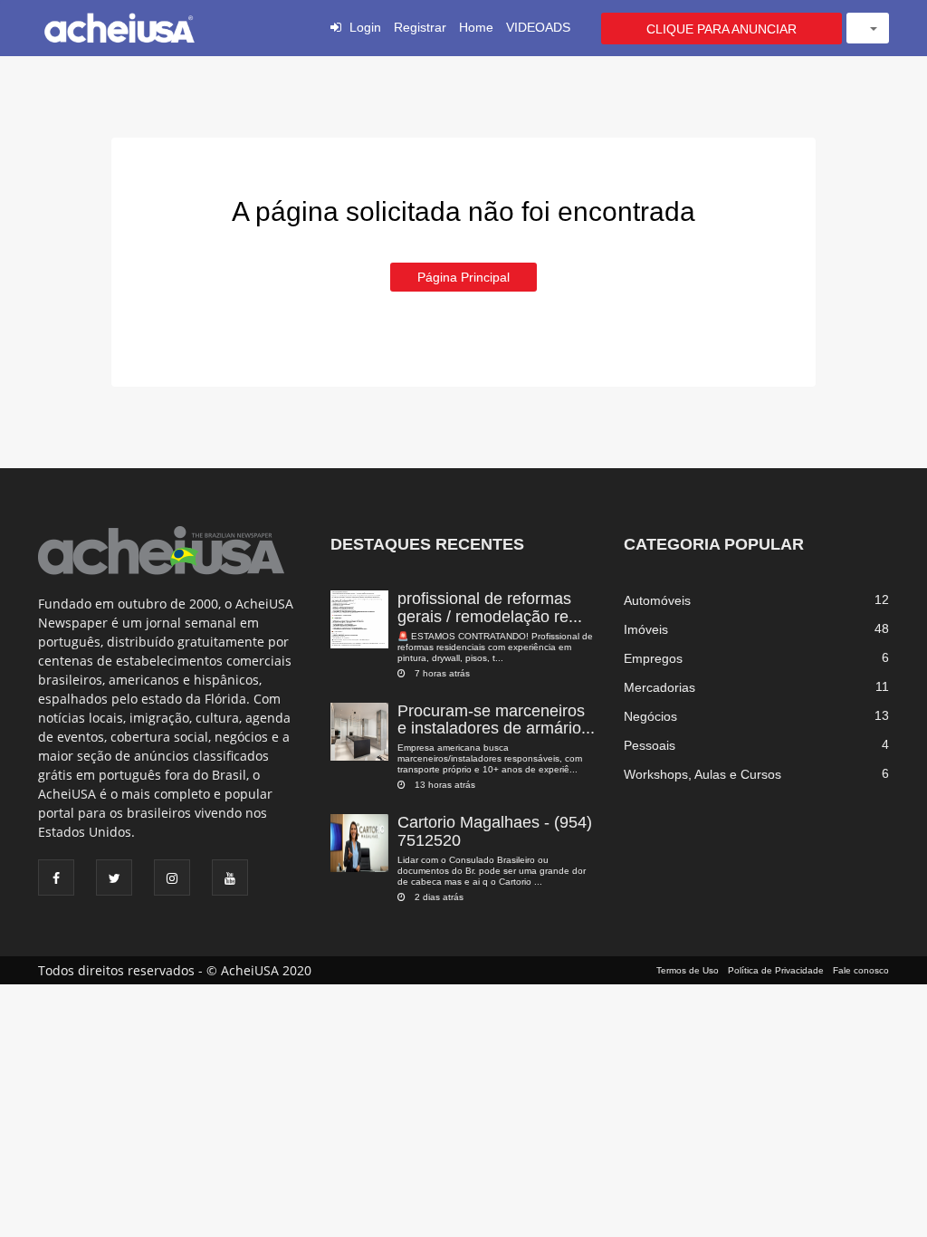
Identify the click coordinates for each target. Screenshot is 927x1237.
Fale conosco (861, 970)
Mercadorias (659, 687)
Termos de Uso (687, 970)
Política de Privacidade (776, 970)
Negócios (650, 716)
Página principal (463, 277)
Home (476, 27)
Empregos (653, 658)
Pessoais (649, 745)
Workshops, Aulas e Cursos (702, 774)
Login (365, 27)
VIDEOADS (538, 27)
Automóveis (657, 600)
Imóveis (646, 629)
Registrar (420, 27)
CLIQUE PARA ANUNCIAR (721, 29)
